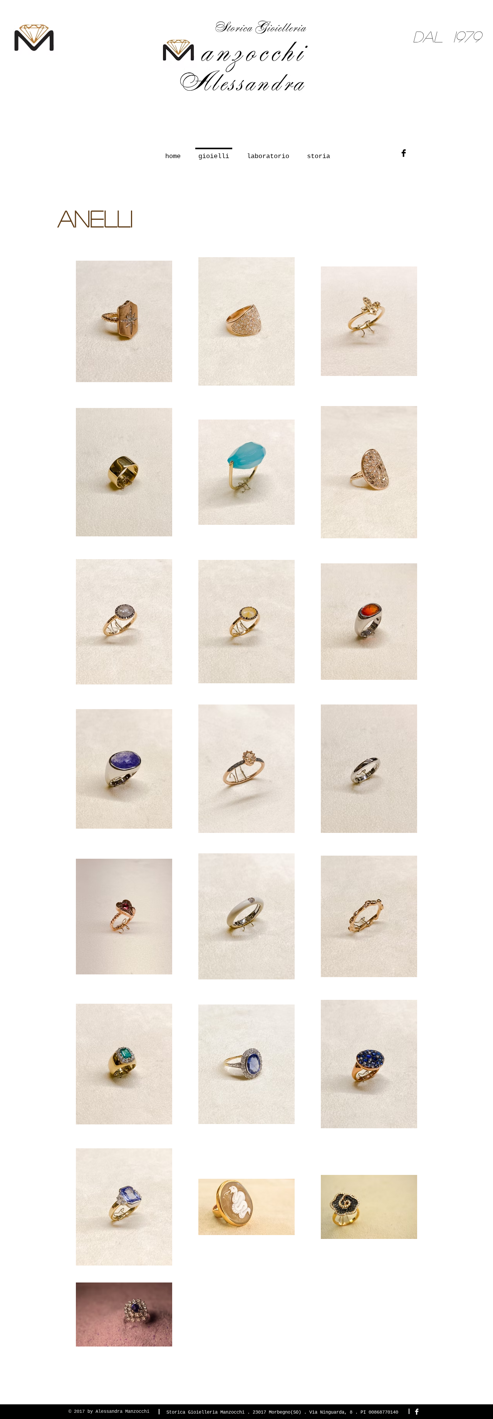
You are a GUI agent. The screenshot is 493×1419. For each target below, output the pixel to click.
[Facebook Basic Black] (403, 153)
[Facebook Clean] (417, 1412)
